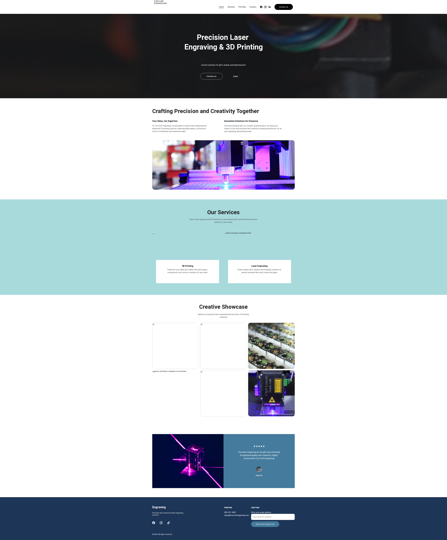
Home (221, 7)
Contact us (283, 7)
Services (231, 7)
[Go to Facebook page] (262, 7)
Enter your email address (261, 512)
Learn (235, 76)
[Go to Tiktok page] (168, 522)
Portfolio (242, 7)
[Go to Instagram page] (266, 7)
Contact (253, 7)
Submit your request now (265, 524)
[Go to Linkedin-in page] (269, 7)
